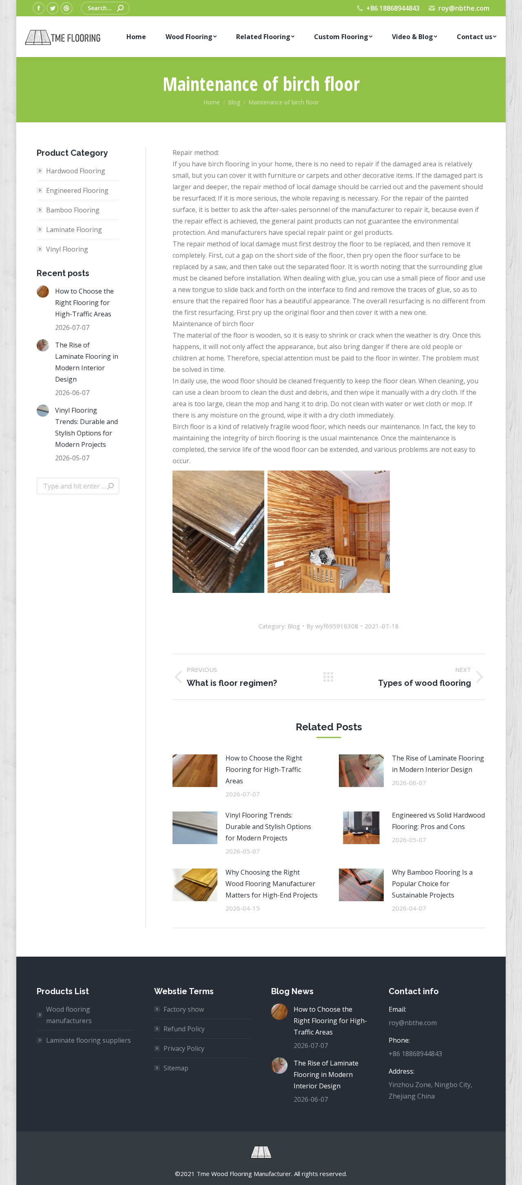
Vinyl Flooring (67, 249)
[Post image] (195, 770)
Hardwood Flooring (75, 170)
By (332, 626)
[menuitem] (136, 36)
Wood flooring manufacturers (69, 1015)
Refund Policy (184, 1028)
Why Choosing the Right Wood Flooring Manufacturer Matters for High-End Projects (272, 884)
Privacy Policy (184, 1048)
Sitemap (176, 1067)
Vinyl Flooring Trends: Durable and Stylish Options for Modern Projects (268, 826)
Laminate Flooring (74, 229)
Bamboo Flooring (73, 210)
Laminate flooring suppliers (88, 1040)
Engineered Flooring (77, 190)
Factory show (184, 1009)
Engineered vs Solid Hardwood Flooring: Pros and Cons (438, 821)
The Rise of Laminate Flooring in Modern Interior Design (438, 764)
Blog (294, 626)
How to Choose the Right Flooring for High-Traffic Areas (264, 769)
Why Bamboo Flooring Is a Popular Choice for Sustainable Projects (432, 884)
